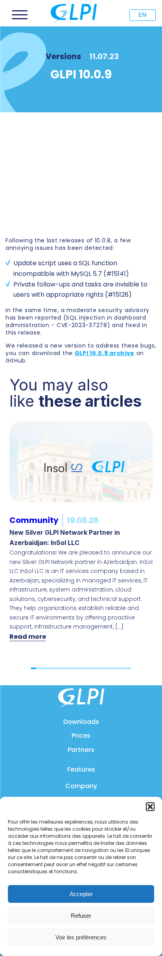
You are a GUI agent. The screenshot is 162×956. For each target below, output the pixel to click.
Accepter (81, 894)
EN (142, 14)
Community (34, 520)
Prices (81, 735)
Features (81, 769)
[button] (150, 807)
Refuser (81, 915)
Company (81, 785)
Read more (27, 636)
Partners (81, 749)
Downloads (81, 721)
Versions (63, 56)
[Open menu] (20, 15)
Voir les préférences (81, 937)
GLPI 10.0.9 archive (104, 353)
